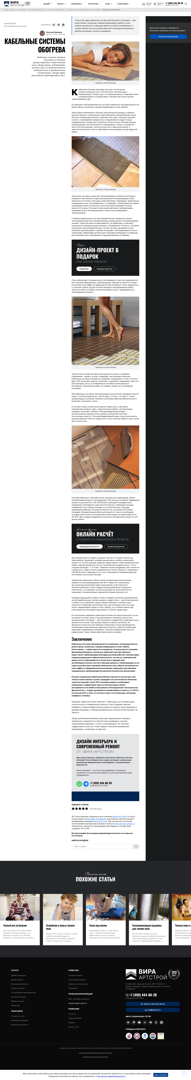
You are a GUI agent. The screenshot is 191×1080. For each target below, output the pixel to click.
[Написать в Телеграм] (86, 784)
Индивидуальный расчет (89, 547)
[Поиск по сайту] (186, 4)
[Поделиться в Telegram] (58, 25)
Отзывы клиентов (75, 975)
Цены (107, 4)
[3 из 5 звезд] (80, 809)
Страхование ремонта (77, 980)
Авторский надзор (18, 997)
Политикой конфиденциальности (110, 1076)
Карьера (71, 1022)
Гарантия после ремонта (78, 984)
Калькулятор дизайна (19, 1020)
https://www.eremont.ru (124, 824)
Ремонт (60, 4)
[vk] (128, 1022)
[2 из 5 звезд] (76, 809)
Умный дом (76, 4)
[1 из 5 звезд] (73, 809)
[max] (161, 1022)
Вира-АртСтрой (119, 816)
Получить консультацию (168, 37)
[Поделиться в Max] (63, 25)
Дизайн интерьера (18, 975)
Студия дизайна (74, 1018)
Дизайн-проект (17, 980)
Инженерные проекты (19, 984)
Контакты (72, 1014)
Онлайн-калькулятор (116, 547)
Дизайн (47, 4)
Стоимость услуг (18, 1016)
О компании (122, 4)
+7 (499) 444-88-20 (143, 995)
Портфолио (93, 4)
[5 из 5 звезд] (87, 809)
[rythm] (156, 1022)
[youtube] (139, 1022)
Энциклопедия (10, 23)
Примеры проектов (104, 269)
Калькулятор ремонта (19, 1025)
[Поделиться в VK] (54, 25)
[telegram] (150, 1022)
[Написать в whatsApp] (79, 784)
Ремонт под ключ (18, 988)
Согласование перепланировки (23, 993)
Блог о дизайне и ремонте (78, 999)
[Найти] (136, 846)
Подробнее (84, 269)
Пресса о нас (73, 1027)
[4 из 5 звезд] (83, 809)
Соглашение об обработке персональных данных (95, 1053)
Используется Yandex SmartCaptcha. (95, 1057)
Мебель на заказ (17, 1001)
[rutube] (133, 1022)
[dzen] (144, 1022)
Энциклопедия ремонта (77, 1003)
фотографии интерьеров (95, 819)
